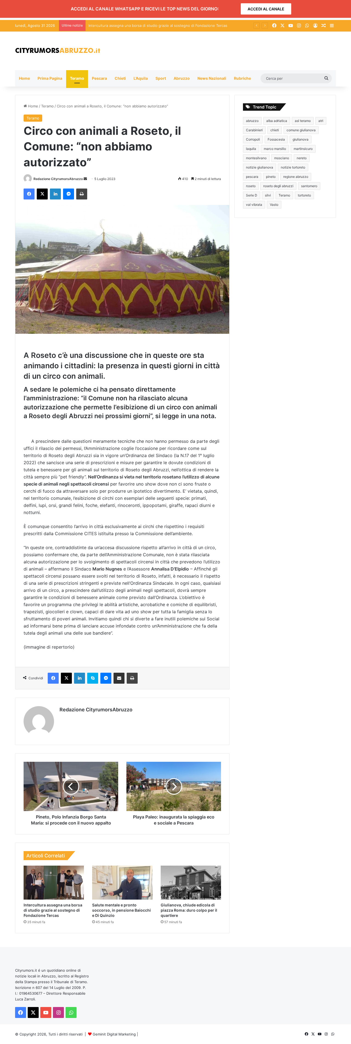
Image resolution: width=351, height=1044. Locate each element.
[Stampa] (81, 194)
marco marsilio (275, 149)
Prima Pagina (50, 78)
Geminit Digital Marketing (114, 1034)
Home (24, 78)
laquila (251, 149)
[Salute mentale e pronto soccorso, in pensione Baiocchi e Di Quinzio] (122, 883)
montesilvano (256, 158)
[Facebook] (29, 194)
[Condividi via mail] (119, 678)
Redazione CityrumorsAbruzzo (58, 179)
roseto (251, 186)
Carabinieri (254, 130)
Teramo (77, 78)
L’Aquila (141, 78)
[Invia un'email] (85, 179)
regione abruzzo (295, 177)
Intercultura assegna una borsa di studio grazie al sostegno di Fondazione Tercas (53, 910)
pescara (252, 177)
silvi (268, 195)
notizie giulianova (259, 167)
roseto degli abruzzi (278, 186)
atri (320, 121)
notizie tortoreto (293, 167)
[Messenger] (68, 194)
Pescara (99, 78)
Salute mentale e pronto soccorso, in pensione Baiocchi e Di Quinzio (121, 910)
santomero (309, 186)
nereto (302, 158)
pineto (271, 177)
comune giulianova (301, 130)
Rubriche (242, 78)
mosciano (281, 158)
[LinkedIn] (55, 194)
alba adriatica (276, 121)
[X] (42, 194)
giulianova (300, 139)
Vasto (274, 204)
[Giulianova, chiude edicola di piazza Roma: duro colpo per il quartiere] (191, 883)
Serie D (251, 195)
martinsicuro (303, 149)
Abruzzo (182, 78)
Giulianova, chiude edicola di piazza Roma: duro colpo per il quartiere (189, 910)
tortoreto (304, 195)
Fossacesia (276, 139)
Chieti (120, 78)
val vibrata (254, 204)
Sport (160, 78)
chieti (274, 130)
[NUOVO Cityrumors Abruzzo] (57, 50)
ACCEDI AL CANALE (266, 9)
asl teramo (303, 121)
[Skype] (92, 678)
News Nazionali (211, 78)
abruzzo (252, 121)
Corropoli (253, 139)
